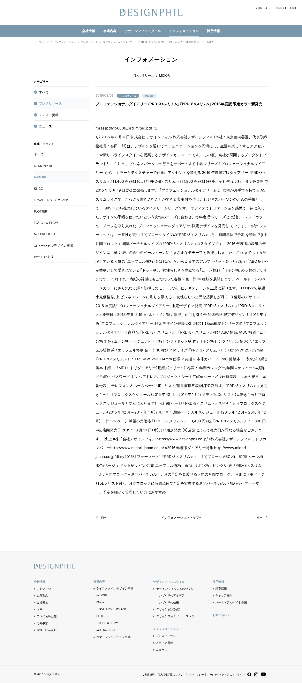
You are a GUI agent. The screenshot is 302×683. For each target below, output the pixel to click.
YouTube (263, 676)
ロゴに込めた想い (48, 616)
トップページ (41, 42)
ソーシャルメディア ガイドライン (226, 674)
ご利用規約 (148, 674)
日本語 (278, 8)
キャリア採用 (224, 595)
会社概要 (42, 602)
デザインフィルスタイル (143, 30)
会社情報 (88, 30)
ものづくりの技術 (104, 24)
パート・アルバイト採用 (231, 602)
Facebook (249, 675)
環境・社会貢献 (104, 24)
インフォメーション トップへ (181, 517)
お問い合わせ (263, 7)
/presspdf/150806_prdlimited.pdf (124, 128)
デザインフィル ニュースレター (176, 616)
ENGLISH (290, 8)
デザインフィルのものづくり (175, 588)
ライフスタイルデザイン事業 (115, 588)
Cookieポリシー (195, 674)
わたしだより (44, 257)
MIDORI (40, 177)
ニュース (100, 24)
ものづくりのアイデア (170, 595)
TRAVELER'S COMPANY (51, 200)
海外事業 (42, 623)
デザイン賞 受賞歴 (168, 609)
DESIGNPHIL (43, 166)
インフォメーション (184, 30)
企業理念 (42, 595)
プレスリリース (89, 42)
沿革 (39, 609)
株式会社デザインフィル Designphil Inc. (151, 12)
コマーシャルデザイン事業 (53, 245)
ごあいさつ (44, 588)
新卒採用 (221, 588)
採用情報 (213, 30)
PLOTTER (40, 211)
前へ (104, 517)
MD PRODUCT (102, 24)
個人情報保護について (170, 674)
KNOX (38, 188)
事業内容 (109, 30)
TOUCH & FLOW (46, 223)
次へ (260, 517)
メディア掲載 (49, 115)
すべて (44, 92)
